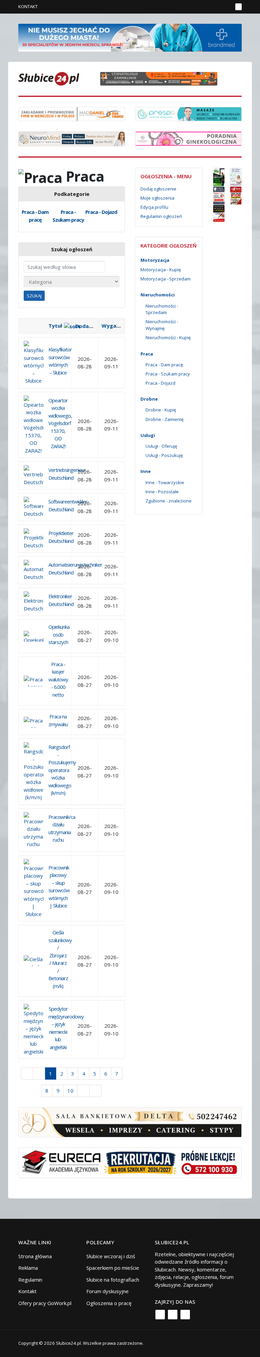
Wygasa (112, 325)
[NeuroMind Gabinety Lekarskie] (71, 138)
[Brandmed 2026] (130, 37)
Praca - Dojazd (101, 211)
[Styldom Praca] (219, 176)
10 (70, 1090)
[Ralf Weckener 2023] (219, 212)
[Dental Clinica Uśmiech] (219, 194)
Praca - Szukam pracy (68, 215)
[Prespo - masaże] (188, 113)
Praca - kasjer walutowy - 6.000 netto (58, 679)
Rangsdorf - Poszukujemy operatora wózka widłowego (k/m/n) (62, 770)
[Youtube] (185, 1314)
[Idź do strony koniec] (95, 1091)
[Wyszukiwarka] (226, 6)
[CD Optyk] (236, 194)
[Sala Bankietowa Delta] (130, 1121)
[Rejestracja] (216, 6)
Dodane (85, 326)
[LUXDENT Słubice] (236, 176)
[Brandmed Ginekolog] (188, 137)
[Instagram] (172, 1314)
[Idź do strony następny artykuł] (83, 1091)
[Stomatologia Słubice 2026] (161, 78)
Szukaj (34, 296)
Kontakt (28, 6)
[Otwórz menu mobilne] (238, 6)
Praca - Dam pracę (35, 215)
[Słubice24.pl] (48, 78)
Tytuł (55, 325)
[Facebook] (160, 1314)
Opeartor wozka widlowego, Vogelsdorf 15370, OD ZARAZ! (60, 423)
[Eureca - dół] (130, 1162)
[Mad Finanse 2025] (71, 113)
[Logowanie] (206, 6)
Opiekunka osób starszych (58, 634)
